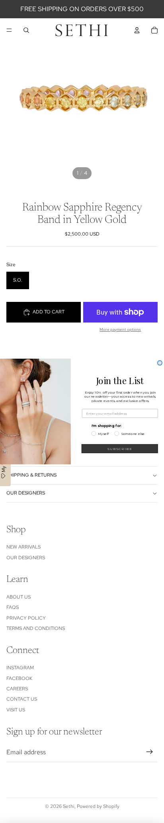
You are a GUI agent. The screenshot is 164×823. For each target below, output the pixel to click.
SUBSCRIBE (119, 448)
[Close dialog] (160, 363)
